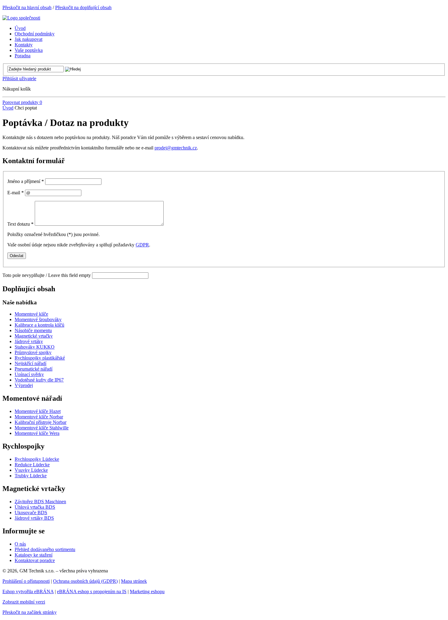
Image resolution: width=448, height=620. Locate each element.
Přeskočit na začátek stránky (29, 612)
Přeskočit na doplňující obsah (83, 7)
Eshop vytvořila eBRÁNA (28, 591)
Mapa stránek (134, 581)
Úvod (7, 107)
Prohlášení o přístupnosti (26, 581)
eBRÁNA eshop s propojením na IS (91, 591)
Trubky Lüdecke (31, 475)
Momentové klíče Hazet (38, 411)
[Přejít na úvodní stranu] (21, 17)
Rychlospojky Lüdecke (37, 459)
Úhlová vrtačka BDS (35, 507)
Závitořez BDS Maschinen (40, 501)
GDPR (142, 244)
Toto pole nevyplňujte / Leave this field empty (46, 275)
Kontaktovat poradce (35, 560)
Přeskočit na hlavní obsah (27, 7)
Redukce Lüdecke (32, 464)
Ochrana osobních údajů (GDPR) (85, 581)
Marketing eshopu (147, 591)
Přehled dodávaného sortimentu (45, 549)
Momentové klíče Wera (37, 433)
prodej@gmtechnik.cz (176, 147)
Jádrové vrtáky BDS (34, 518)
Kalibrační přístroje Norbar (40, 422)
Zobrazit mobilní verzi (23, 601)
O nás (20, 544)
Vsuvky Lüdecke (31, 470)
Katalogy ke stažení (33, 554)
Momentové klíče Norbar (39, 416)
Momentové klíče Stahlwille (42, 427)
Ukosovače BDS (31, 512)
